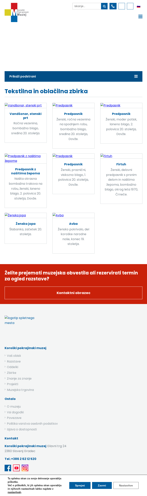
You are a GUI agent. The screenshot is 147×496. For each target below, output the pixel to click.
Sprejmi (80, 485)
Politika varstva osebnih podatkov (32, 423)
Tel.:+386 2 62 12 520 (20, 459)
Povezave (14, 418)
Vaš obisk (14, 355)
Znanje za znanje (19, 378)
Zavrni (102, 485)
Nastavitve (126, 485)
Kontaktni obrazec (73, 292)
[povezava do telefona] (113, 6)
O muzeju (14, 406)
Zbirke (45, 45)
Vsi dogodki (15, 412)
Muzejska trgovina (20, 390)
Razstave (14, 361)
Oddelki (12, 367)
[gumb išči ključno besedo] (104, 6)
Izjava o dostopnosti (22, 429)
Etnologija (64, 45)
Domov (28, 45)
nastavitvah (14, 492)
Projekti (12, 384)
